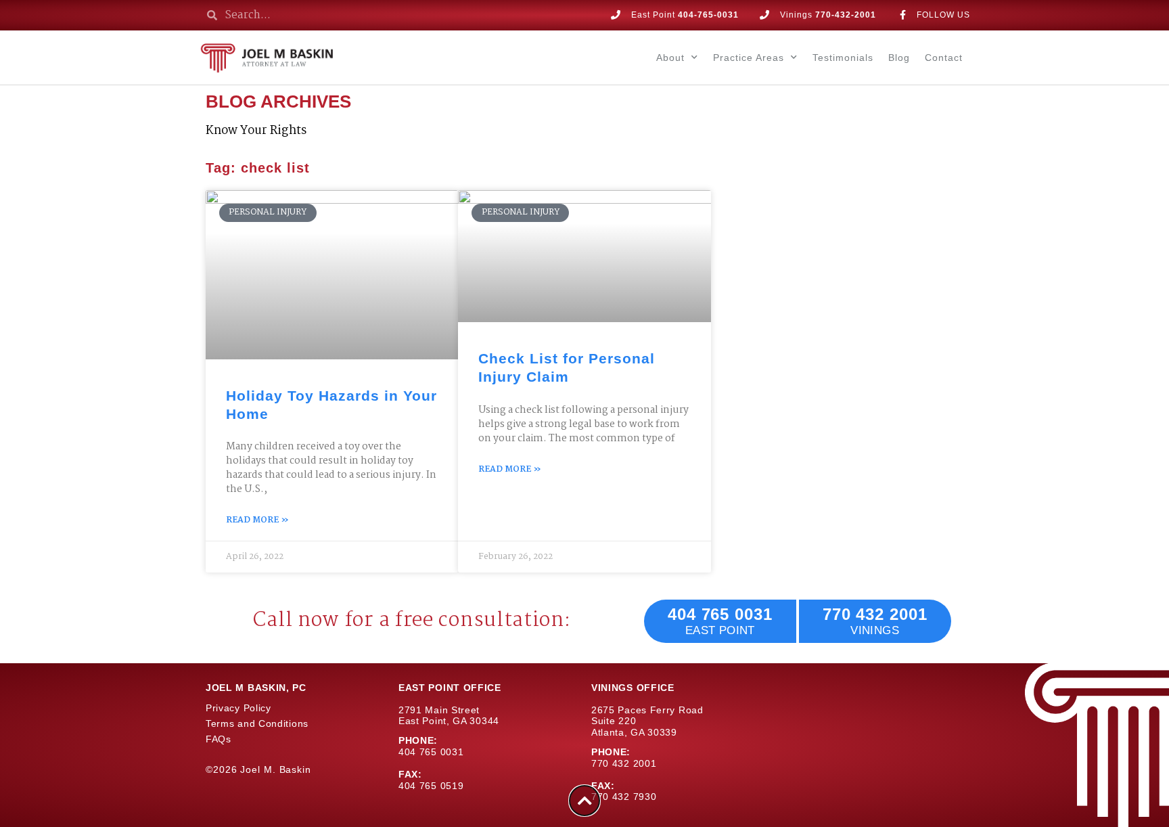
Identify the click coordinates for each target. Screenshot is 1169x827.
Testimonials (842, 57)
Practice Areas (748, 57)
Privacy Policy (238, 707)
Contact (944, 57)
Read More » (257, 520)
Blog (899, 57)
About (670, 57)
